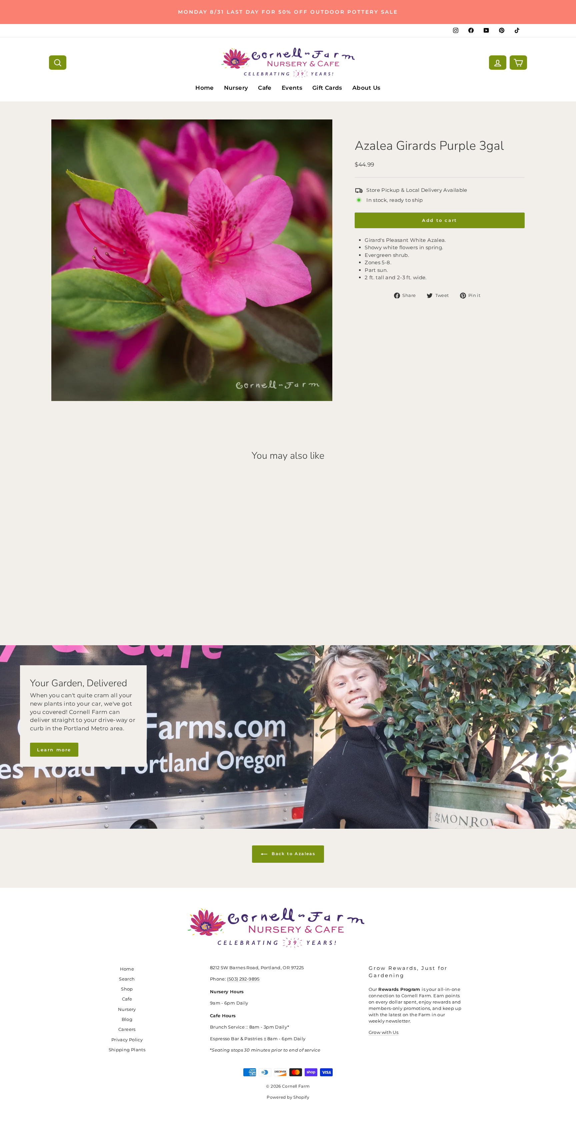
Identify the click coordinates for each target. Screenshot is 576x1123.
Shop (127, 989)
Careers (127, 1029)
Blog (127, 1019)
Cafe (265, 87)
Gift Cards (327, 87)
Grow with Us (384, 1032)
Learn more (54, 749)
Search (127, 979)
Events (292, 87)
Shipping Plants (127, 1049)
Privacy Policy (127, 1039)
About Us (366, 87)
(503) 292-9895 (243, 979)
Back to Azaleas (292, 853)
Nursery (236, 87)
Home (204, 87)
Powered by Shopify (288, 1097)
